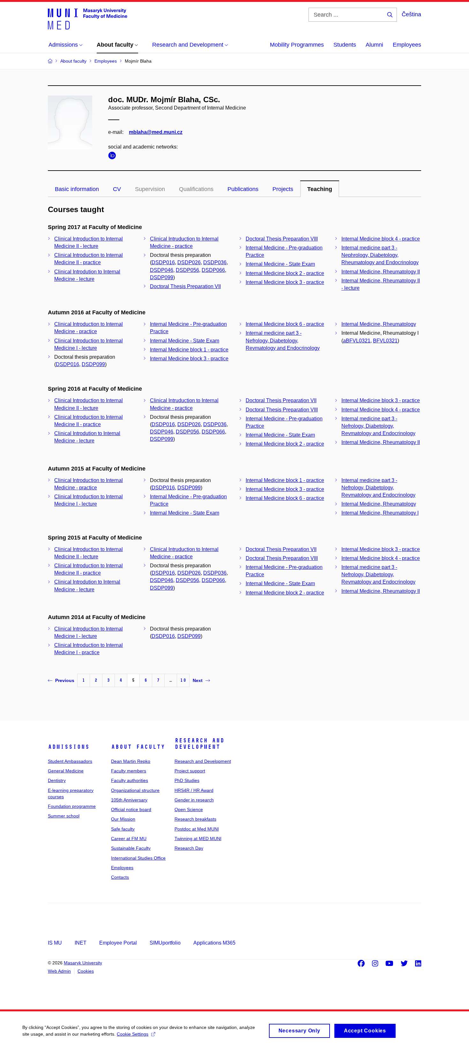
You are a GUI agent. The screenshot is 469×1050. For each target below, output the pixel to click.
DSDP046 (161, 270)
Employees (407, 45)
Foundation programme (72, 806)
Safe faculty (123, 829)
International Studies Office (138, 858)
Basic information (77, 189)
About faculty (138, 746)
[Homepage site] (87, 18)
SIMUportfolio (165, 943)
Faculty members (128, 770)
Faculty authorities (129, 780)
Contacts (120, 877)
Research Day (189, 848)
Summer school (63, 815)
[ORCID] (113, 156)
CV (117, 189)
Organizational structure (135, 790)
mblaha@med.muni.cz (155, 132)
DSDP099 (161, 277)
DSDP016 (163, 262)
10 (183, 680)
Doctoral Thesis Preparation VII (185, 286)
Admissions (68, 746)
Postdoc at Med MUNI (197, 829)
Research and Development (199, 743)
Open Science (189, 809)
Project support (190, 770)
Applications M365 (214, 943)
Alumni (374, 45)
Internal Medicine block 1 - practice (189, 349)
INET (80, 943)
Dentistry (57, 780)
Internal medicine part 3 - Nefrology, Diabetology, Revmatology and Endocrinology (283, 340)
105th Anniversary (129, 799)
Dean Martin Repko (130, 761)
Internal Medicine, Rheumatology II (380, 271)
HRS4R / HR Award (194, 790)
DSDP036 (215, 262)
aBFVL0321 (356, 340)
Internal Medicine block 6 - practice (285, 324)
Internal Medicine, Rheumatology (378, 324)
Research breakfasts (195, 819)
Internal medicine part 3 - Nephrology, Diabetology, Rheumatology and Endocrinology (380, 255)
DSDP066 (213, 270)
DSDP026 (189, 262)
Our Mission (123, 819)
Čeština (411, 14)
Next (198, 680)
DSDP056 (187, 270)
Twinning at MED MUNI (198, 838)
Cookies (86, 971)
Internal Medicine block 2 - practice (285, 273)
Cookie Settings (132, 1034)
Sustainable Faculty (131, 848)
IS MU (55, 943)
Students (344, 45)
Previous (64, 680)
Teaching (319, 189)
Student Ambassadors (70, 761)
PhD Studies (187, 780)
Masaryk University (83, 962)
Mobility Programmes (297, 45)
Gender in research (194, 799)
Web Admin (59, 971)
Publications (242, 189)
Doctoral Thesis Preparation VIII (282, 238)
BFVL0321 (385, 340)
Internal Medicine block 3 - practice (285, 282)
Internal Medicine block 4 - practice (380, 238)
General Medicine (66, 770)
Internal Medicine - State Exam (280, 264)
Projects (282, 189)
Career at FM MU (128, 838)
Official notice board (131, 809)
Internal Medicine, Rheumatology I (380, 513)
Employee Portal (118, 943)
